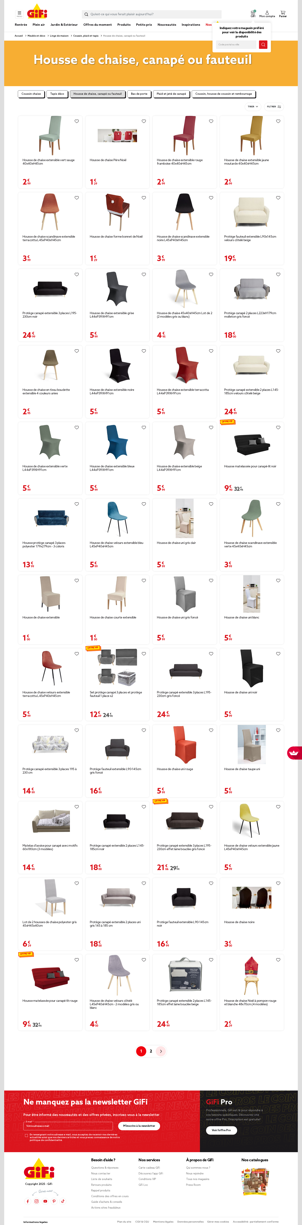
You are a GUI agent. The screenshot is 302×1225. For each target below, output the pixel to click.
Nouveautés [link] (167, 25)
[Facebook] (27, 1201)
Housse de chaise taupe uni (242, 769)
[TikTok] (62, 1201)
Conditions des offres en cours (110, 1196)
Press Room (193, 1185)
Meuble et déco (36, 36)
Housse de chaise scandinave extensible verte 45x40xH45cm (250, 544)
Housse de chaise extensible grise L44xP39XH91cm (112, 315)
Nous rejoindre (195, 1173)
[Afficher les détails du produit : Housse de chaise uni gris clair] (185, 518)
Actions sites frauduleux (106, 1207)
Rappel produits (100, 1190)
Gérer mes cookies (218, 1221)
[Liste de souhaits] (76, 121)
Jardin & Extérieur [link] (64, 25)
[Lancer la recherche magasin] (263, 44)
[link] (124, 30)
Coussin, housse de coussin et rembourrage (223, 94)
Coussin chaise (31, 94)
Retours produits (101, 1185)
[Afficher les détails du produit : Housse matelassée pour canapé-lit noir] (252, 442)
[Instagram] (36, 1201)
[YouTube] (45, 1201)
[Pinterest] (54, 1201)
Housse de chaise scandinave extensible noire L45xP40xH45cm (183, 238)
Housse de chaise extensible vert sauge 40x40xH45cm (48, 161)
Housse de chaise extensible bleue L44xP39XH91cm (112, 468)
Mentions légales (163, 1221)
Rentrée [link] (21, 25)
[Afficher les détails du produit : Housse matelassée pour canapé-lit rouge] (50, 975)
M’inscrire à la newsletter (139, 1126)
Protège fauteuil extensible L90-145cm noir (182, 924)
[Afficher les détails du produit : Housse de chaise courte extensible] (117, 593)
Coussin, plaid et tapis (85, 36)
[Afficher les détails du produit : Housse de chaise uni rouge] (185, 744)
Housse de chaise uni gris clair (176, 543)
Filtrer (271, 107)
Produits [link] (124, 25)
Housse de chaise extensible (41, 617)
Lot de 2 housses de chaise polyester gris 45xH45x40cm (50, 924)
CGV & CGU (142, 1221)
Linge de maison (59, 36)
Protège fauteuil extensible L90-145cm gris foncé (115, 770)
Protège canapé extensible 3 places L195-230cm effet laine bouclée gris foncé (184, 847)
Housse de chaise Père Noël (108, 160)
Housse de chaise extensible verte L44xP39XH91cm (45, 468)
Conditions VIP (147, 1179)
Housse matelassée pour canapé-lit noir (250, 466)
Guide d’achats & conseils (106, 1202)
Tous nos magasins (197, 1179)
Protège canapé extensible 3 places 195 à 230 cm (50, 770)
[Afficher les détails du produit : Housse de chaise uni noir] (252, 668)
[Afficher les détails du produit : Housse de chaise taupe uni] (252, 744)
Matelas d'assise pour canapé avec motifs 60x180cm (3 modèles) (50, 847)
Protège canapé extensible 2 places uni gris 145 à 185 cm (115, 924)
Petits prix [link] (144, 25)
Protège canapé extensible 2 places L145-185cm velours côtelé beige (251, 391)
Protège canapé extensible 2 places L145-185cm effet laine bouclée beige (184, 1002)
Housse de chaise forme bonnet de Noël (116, 236)
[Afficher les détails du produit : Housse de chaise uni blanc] (252, 593)
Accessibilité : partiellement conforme (256, 1221)
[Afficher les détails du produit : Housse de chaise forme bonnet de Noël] (117, 212)
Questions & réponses (104, 1167)
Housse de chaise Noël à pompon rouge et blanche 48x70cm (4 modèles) (250, 1002)
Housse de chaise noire (239, 922)
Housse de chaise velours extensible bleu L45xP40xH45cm (116, 544)
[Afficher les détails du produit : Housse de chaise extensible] (50, 593)
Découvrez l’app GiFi (151, 1173)
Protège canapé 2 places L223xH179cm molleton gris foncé (250, 315)
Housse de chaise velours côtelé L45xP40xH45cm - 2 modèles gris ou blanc (114, 1004)
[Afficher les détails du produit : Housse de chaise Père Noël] (117, 135)
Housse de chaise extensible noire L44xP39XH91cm (112, 391)
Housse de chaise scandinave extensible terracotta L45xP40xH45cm (49, 238)
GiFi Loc (143, 1185)
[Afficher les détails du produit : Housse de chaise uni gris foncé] (185, 593)
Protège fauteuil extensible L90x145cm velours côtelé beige (250, 238)
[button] (253, 14)
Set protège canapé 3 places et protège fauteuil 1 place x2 (116, 694)
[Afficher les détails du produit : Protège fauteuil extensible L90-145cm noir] (185, 897)
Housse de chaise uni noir (240, 692)
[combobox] (152, 14)
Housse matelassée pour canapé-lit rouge (50, 1001)
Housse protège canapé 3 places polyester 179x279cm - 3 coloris (44, 544)
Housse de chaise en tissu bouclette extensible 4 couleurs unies (46, 391)
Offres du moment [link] (97, 25)
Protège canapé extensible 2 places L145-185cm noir (117, 847)
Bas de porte (139, 94)
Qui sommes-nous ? (198, 1167)
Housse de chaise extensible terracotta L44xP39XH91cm (183, 391)
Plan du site (124, 1221)
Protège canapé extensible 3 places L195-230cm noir (50, 315)
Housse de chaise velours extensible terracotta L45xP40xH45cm (46, 694)
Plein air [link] (39, 25)
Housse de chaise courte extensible (113, 617)
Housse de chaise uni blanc (241, 617)
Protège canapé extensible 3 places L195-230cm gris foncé (184, 694)
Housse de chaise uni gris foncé (177, 617)
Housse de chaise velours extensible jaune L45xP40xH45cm (251, 847)
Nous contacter (100, 1173)
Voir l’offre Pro (222, 1130)
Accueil (19, 36)
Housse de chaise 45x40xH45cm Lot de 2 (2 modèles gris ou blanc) (184, 315)
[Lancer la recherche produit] (86, 14)
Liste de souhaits (101, 1179)
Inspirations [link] (191, 25)
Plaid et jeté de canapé (171, 94)
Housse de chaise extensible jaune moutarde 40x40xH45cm (246, 161)
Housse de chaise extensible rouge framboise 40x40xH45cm (180, 161)
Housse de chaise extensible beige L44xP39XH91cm (179, 468)
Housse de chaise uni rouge (175, 769)
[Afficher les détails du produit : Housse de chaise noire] (252, 897)
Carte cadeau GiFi (149, 1167)
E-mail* (29, 1122)
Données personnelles (190, 1221)
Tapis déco (57, 94)
